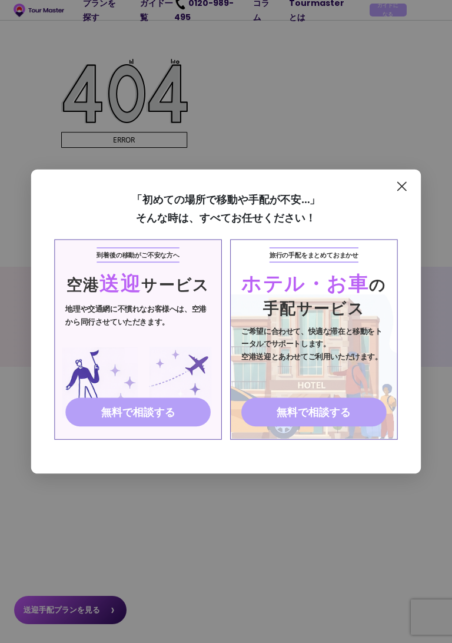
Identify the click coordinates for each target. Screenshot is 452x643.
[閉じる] (401, 186)
